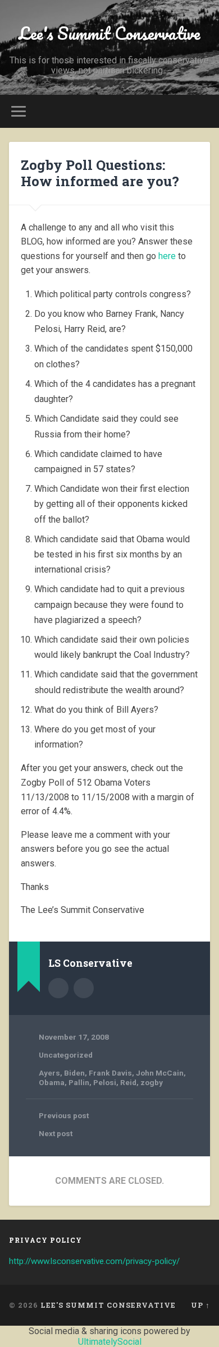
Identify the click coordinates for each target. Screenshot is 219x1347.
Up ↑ (200, 1304)
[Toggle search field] (201, 111)
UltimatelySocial (110, 1341)
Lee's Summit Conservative (109, 33)
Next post (55, 1133)
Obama (52, 1082)
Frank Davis (110, 1072)
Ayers (49, 1072)
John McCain (160, 1072)
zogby (151, 1082)
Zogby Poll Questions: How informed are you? (100, 173)
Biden (74, 1072)
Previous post (64, 1115)
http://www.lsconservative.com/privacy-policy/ (94, 1261)
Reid (128, 1082)
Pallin (79, 1082)
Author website (84, 988)
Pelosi (104, 1082)
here (167, 256)
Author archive (58, 988)
